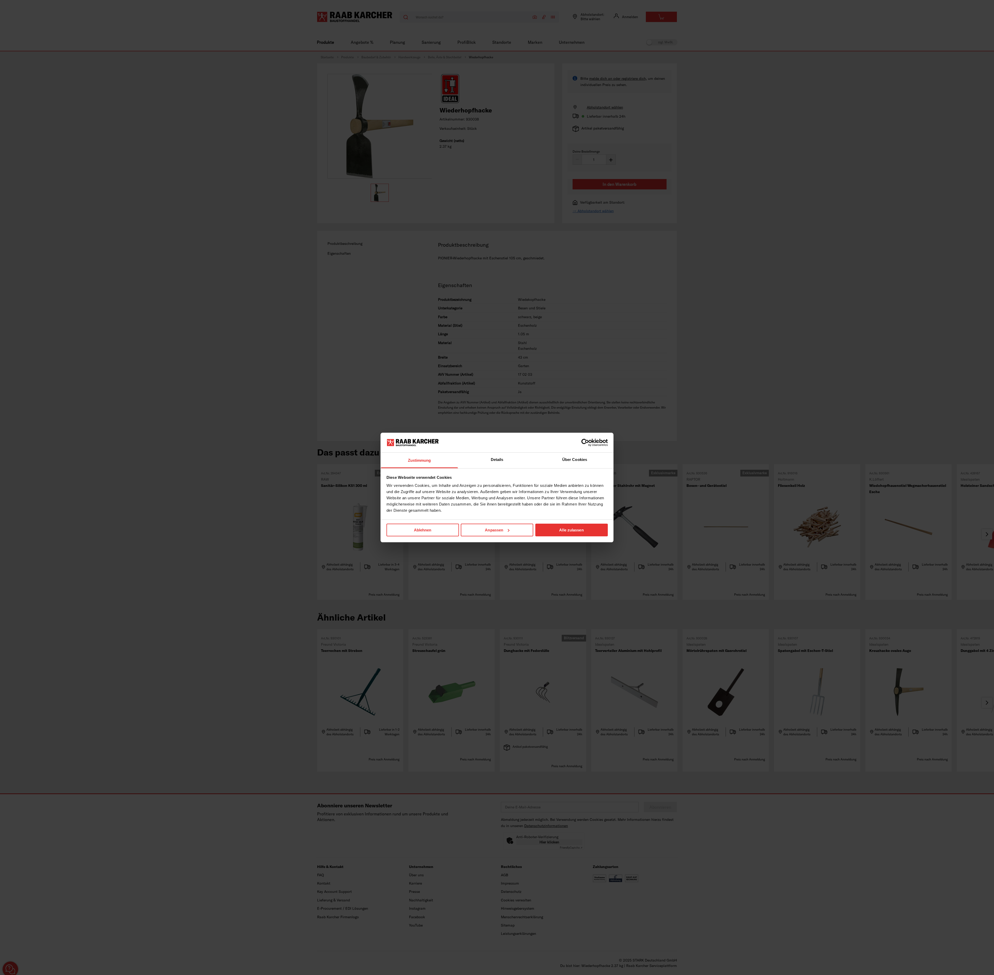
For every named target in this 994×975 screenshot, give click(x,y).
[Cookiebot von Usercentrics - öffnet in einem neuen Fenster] (585, 442)
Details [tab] (497, 459)
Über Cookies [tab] (574, 459)
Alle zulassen (571, 530)
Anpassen (494, 530)
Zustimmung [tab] (419, 460)
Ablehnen (423, 530)
